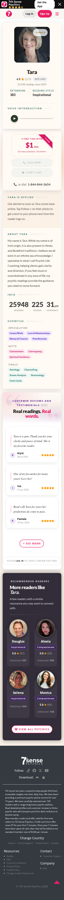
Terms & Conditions (16, 862)
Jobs (45, 868)
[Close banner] (60, 4)
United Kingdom (25, 843)
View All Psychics (33, 729)
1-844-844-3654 (39, 184)
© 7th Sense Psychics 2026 (32, 886)
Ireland (11, 843)
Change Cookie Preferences (20, 873)
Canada (55, 843)
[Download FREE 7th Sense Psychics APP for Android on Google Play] (38, 777)
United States (42, 843)
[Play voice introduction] (14, 118)
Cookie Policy (13, 869)
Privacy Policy (13, 866)
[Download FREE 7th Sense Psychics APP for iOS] (43, 777)
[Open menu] (56, 14)
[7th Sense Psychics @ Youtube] (47, 771)
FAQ (9, 859)
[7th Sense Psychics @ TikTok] (28, 771)
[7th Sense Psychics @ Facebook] (34, 771)
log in (20, 560)
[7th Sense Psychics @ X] (40, 771)
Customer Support (52, 856)
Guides (10, 856)
